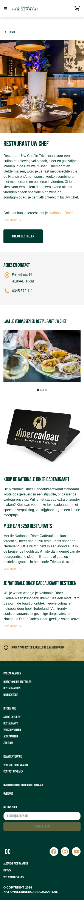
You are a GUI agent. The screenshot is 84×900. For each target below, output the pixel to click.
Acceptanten (10, 736)
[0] (77, 8)
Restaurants (10, 723)
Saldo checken (11, 717)
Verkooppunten (12, 730)
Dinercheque (10, 695)
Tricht (12, 32)
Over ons (8, 794)
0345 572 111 (22, 291)
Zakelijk (8, 743)
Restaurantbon (11, 688)
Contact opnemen (13, 771)
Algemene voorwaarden (15, 863)
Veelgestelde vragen (15, 765)
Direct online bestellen (17, 682)
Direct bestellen (23, 236)
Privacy (7, 870)
